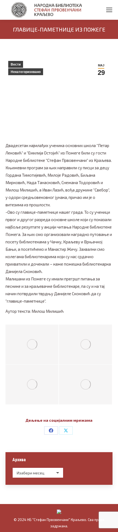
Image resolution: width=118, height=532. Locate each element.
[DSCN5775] (85, 344)
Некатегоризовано (26, 72)
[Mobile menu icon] (109, 10)
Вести (16, 64)
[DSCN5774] (31, 384)
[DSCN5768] (85, 384)
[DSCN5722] (31, 344)
